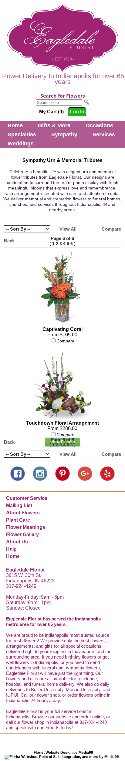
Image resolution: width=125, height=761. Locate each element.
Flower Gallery (22, 534)
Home (15, 125)
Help (11, 549)
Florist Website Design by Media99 (63, 752)
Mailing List (19, 505)
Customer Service (26, 498)
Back (9, 240)
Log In (77, 111)
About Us (17, 541)
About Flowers (23, 512)
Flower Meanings (25, 527)
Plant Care (18, 520)
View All (67, 229)
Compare (111, 229)
